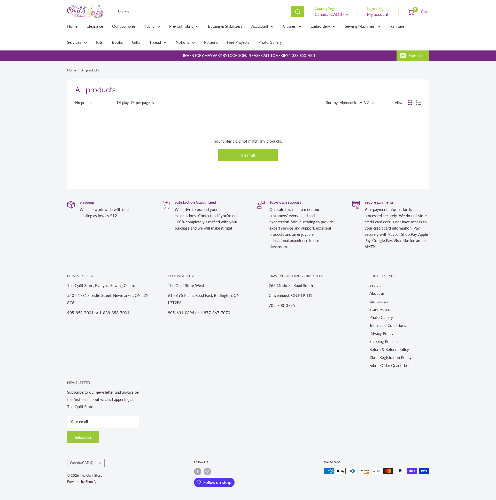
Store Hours (379, 309)
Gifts (136, 42)
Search (375, 285)
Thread (155, 42)
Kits (99, 42)
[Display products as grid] (410, 102)
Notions (182, 42)
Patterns (211, 42)
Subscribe (416, 55)
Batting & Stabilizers (225, 26)
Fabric (149, 26)
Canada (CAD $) (81, 463)
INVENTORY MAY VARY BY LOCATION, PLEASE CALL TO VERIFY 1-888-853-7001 (249, 55)
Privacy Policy (381, 333)
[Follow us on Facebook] (197, 471)
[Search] (297, 11)
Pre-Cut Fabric (181, 26)
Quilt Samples (124, 26)
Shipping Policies (383, 341)
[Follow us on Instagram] (207, 471)
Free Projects (238, 42)
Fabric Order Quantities (389, 365)
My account (378, 14)
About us (377, 293)
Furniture (396, 26)
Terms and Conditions (387, 325)
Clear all (248, 155)
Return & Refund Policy (389, 349)
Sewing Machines (360, 26)
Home (72, 26)
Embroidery (320, 26)
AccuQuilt (259, 26)
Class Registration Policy (390, 357)
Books (117, 42)
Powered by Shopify (82, 482)
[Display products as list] (418, 102)
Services (74, 42)
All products (90, 70)
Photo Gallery (270, 42)
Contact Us (378, 301)
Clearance (95, 26)
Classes (289, 26)
